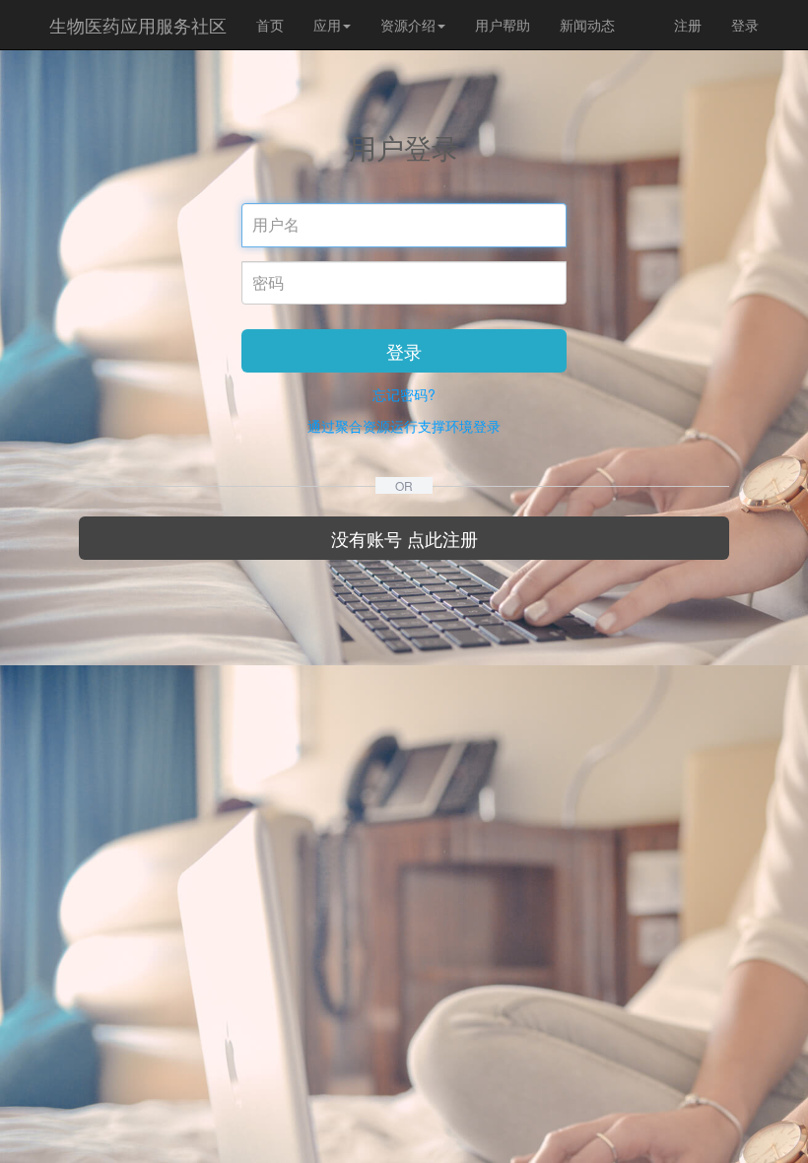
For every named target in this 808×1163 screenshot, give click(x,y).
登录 (745, 24)
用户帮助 (502, 24)
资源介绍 (408, 24)
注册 (688, 24)
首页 (270, 24)
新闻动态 (587, 24)
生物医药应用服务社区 (138, 24)
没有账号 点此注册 (404, 538)
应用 (327, 24)
